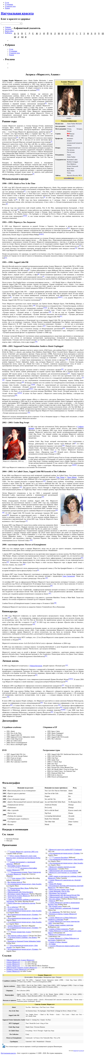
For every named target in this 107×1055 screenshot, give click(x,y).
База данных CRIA (18, 878)
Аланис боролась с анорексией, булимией (64, 908)
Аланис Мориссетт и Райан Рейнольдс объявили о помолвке (62, 918)
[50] (20, 639)
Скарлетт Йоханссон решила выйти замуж (64, 946)
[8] (16, 199)
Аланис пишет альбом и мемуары (61, 925)
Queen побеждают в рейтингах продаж (21, 903)
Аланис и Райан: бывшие (58, 942)
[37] (21, 487)
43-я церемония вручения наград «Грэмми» (64, 853)
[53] (36, 675)
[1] (37, 90)
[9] (7, 204)
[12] (40, 234)
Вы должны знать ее (15, 882)
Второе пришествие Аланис (21, 932)
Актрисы (8, 29)
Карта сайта (9, 31)
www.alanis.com (69, 178)
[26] (62, 369)
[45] (46, 578)
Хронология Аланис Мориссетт (19, 896)
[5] (17, 137)
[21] (61, 316)
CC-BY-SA (81, 1050)
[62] (61, 707)
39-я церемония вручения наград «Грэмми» (23, 918)
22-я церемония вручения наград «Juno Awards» (25, 884)
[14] (76, 248)
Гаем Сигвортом (68, 576)
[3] (46, 103)
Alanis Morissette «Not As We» (59, 891)
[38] (43, 497)
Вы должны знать (55, 906)
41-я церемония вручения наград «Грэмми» (23, 928)
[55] (72, 679)
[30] (34, 384)
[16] (59, 297)
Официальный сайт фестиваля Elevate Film (64, 895)
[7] (24, 191)
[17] (61, 297)
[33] (29, 412)
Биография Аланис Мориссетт (18, 866)
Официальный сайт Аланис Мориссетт (63, 897)
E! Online (52, 944)
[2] (38, 90)
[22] (44, 326)
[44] (24, 564)
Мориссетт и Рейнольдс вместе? (60, 934)
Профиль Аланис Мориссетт (16, 969)
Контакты (8, 33)
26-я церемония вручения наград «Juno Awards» (25, 911)
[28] (3, 380)
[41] (31, 540)
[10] (26, 215)
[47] (50, 593)
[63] (62, 709)
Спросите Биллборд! (61, 857)
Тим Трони (60, 477)
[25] (67, 359)
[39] (56, 510)
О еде (7, 2)
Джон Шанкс (72, 477)
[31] (32, 389)
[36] (75, 465)
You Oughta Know (14, 890)
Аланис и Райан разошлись (59, 929)
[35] (55, 451)
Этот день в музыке (15, 897)
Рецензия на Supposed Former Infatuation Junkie (24, 941)
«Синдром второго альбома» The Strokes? (22, 937)
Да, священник (54, 912)
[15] (5, 257)
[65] (52, 712)
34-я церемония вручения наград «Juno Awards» (66, 863)
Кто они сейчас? (55, 899)
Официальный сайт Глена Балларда (20, 892)
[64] (64, 709)
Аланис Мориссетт (14, 926)
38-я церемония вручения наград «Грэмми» (23, 914)
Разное (7, 8)
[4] (51, 131)
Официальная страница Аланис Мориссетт (21, 967)
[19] (46, 308)
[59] (41, 702)
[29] (23, 382)
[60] (11, 705)
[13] (42, 234)
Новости (52, 901)
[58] (8, 697)
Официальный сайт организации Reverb (63, 871)
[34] (63, 445)
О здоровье (9, 4)
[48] (55, 603)
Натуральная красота (17, 13)
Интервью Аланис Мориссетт (18, 894)
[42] (82, 557)
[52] (67, 665)
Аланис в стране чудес (16, 909)
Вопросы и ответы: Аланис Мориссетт (63, 914)
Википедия (75, 1050)
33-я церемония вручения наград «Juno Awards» (66, 859)
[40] (3, 512)
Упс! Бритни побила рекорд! (18, 935)
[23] (64, 328)
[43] (8, 562)
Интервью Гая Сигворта (58, 893)
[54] (70, 679)
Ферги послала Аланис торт (59, 889)
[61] (59, 705)
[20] (50, 312)
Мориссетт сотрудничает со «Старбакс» (63, 872)
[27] (69, 373)
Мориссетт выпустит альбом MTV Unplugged (65, 849)
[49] (9, 617)
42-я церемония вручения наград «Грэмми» (23, 949)
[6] (33, 174)
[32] (21, 393)
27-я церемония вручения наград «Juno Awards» (25, 922)
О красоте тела (10, 6)
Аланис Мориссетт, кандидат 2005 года (24, 852)
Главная (8, 27)
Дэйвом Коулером (35, 666)
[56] (66, 681)
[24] (36, 341)
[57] (63, 685)
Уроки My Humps (55, 884)
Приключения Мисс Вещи (19, 888)
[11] (69, 228)
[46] (51, 585)
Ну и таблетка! (13, 907)
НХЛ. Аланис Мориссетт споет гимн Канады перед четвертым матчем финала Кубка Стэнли (23, 858)
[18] (34, 305)
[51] (46, 656)
